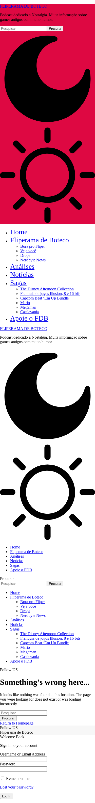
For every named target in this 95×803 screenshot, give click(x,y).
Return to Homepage (16, 723)
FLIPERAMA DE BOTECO (23, 6)
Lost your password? (16, 787)
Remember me (17, 778)
